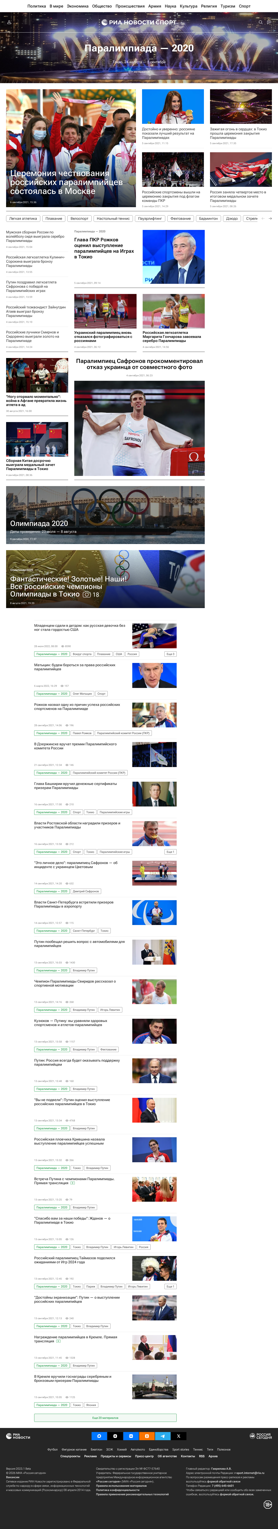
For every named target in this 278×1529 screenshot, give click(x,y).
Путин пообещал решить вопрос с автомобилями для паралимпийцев (79, 944)
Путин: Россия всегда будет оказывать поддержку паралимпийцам (77, 1062)
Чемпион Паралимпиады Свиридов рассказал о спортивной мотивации (75, 983)
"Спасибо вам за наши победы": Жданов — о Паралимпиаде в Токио (72, 1220)
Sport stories (180, 1449)
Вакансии (12, 1477)
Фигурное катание (74, 1449)
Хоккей (122, 1449)
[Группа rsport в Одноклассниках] (147, 1436)
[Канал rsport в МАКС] (99, 1436)
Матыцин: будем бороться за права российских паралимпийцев (74, 667)
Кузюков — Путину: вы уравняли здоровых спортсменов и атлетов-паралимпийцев (70, 1023)
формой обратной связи (223, 1481)
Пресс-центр (144, 1456)
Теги (210, 1449)
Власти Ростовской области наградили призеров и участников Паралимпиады (77, 825)
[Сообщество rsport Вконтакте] (131, 1436)
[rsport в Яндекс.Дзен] (115, 1436)
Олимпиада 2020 (21, 569)
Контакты (188, 1456)
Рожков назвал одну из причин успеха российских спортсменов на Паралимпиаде (77, 707)
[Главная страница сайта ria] (125, 22)
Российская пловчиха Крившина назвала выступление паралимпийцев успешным (69, 1141)
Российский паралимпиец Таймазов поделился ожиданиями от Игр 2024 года (74, 1260)
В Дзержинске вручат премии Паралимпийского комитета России (75, 746)
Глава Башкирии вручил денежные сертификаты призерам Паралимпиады (75, 786)
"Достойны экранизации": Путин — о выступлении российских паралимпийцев (77, 1299)
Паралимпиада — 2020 (139, 48)
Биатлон (96, 1449)
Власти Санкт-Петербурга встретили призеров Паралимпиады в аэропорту (74, 904)
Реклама (90, 1456)
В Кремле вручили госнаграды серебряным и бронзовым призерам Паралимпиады (72, 1378)
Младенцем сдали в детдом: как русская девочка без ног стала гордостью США (79, 628)
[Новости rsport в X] (178, 1436)
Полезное (224, 1449)
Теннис (198, 1449)
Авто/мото (138, 1449)
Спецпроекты (70, 1456)
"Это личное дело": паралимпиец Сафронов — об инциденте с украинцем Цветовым (75, 865)
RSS (202, 1456)
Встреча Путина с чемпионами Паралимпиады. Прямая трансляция (74, 1181)
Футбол (52, 1449)
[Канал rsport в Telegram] (163, 1436)
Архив (213, 1456)
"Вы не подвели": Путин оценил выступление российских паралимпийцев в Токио (72, 1102)
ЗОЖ (109, 1449)
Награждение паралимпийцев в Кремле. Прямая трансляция (75, 1339)
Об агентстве (167, 1456)
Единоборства (158, 1449)
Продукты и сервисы (116, 1456)
